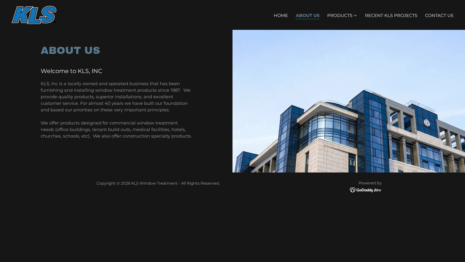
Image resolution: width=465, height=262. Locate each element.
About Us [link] (307, 15)
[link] (34, 14)
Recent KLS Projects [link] (391, 15)
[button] (342, 15)
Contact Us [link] (439, 15)
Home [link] (281, 15)
